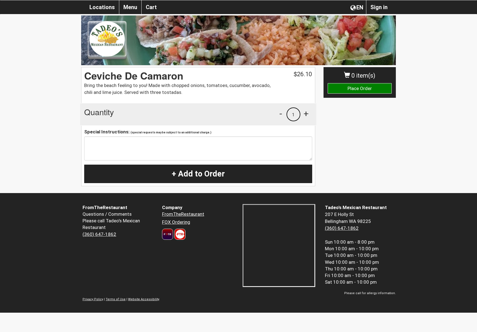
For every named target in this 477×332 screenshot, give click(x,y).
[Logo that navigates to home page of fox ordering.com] (179, 234)
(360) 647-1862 (99, 234)
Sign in (379, 7)
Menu (130, 7)
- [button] (280, 113)
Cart (151, 7)
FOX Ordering (176, 222)
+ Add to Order (198, 173)
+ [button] (306, 113)
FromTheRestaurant (183, 214)
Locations (102, 7)
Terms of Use (116, 299)
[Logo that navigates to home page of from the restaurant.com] (167, 234)
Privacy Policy (93, 299)
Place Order (360, 88)
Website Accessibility (143, 299)
